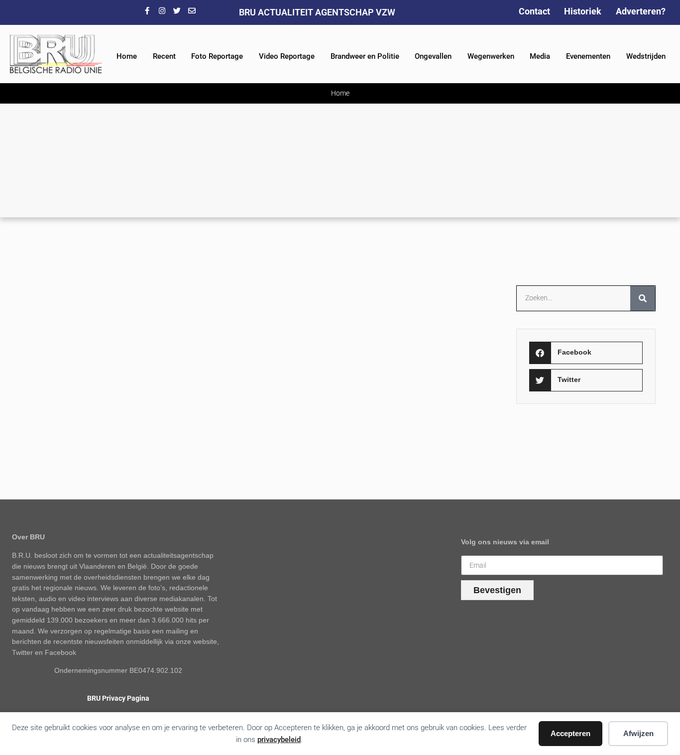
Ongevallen (433, 56)
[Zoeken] (642, 298)
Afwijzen (638, 733)
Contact (534, 11)
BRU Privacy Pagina (118, 698)
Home (126, 56)
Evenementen (588, 56)
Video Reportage (287, 56)
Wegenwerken (490, 56)
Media (540, 56)
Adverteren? (641, 11)
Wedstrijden (646, 56)
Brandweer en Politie (365, 56)
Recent (164, 56)
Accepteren (570, 733)
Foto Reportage (217, 56)
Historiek (582, 11)
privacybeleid (279, 739)
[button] (586, 353)
